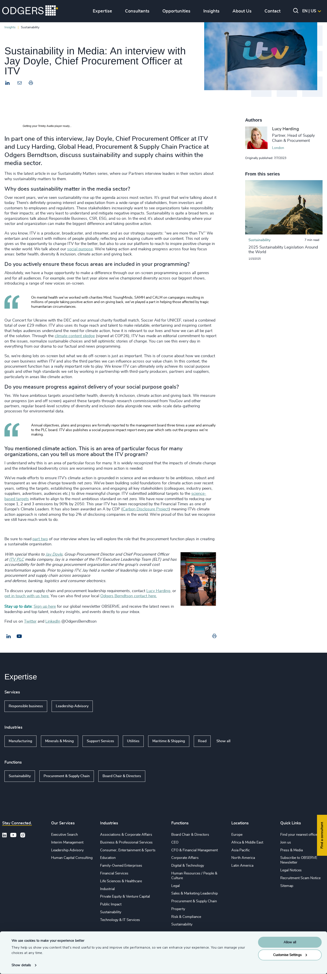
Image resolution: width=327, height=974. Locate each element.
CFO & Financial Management (194, 850)
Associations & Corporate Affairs (126, 834)
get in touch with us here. (26, 596)
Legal (175, 886)
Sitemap (286, 886)
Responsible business (26, 706)
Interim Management (67, 842)
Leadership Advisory (72, 706)
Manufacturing (20, 741)
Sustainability (20, 776)
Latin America (242, 865)
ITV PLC (16, 560)
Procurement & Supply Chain (67, 776)
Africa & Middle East (247, 842)
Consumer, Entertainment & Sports (127, 850)
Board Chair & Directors (122, 776)
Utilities (133, 741)
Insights (10, 27)
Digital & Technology (187, 865)
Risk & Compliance (186, 917)
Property (178, 909)
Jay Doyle (54, 554)
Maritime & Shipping (168, 741)
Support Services (100, 741)
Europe (236, 834)
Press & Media (291, 850)
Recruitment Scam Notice (300, 878)
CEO (174, 842)
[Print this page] (31, 84)
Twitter (30, 621)
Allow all (290, 942)
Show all (223, 741)
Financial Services (114, 873)
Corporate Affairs (185, 858)
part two (40, 539)
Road (202, 741)
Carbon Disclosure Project (146, 509)
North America (243, 858)
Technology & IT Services (120, 920)
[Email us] (19, 636)
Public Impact (110, 904)
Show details (21, 965)
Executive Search (64, 834)
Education (108, 858)
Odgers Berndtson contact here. (128, 596)
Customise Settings (287, 954)
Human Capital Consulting (72, 858)
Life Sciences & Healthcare (121, 881)
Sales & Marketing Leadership (194, 893)
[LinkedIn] (7, 83)
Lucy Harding (158, 591)
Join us (285, 842)
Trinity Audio (46, 126)
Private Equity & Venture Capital (125, 896)
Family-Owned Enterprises (121, 865)
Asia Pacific (240, 850)
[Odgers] (30, 11)
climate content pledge (75, 336)
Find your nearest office (298, 834)
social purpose (80, 249)
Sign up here (45, 607)
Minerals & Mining (59, 741)
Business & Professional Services (126, 842)
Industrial (107, 889)
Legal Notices (291, 870)
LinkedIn (52, 621)
